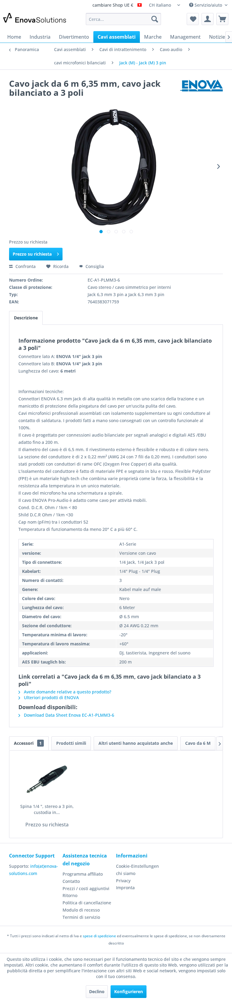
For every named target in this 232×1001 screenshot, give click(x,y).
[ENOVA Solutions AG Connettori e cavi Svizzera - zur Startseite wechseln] (35, 20)
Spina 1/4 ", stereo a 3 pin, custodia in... (47, 809)
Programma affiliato (83, 874)
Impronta (125, 887)
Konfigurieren (128, 991)
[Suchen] (154, 19)
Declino (97, 991)
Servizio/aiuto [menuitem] (208, 5)
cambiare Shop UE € (113, 5)
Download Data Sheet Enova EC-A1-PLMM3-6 (68, 715)
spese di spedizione (99, 935)
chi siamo (125, 873)
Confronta (25, 266)
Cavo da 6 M (198, 743)
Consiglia (94, 266)
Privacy (123, 880)
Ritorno (70, 895)
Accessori (28, 743)
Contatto (71, 881)
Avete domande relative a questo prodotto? (67, 692)
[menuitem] (123, 19)
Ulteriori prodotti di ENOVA (51, 697)
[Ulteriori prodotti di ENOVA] (201, 89)
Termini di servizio (81, 917)
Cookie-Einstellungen (137, 866)
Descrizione (26, 318)
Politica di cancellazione (87, 903)
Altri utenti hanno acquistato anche (135, 743)
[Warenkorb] (222, 19)
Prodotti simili (71, 743)
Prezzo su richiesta (32, 254)
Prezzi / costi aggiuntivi (86, 888)
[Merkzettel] (193, 19)
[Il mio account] (207, 19)
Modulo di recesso (81, 910)
